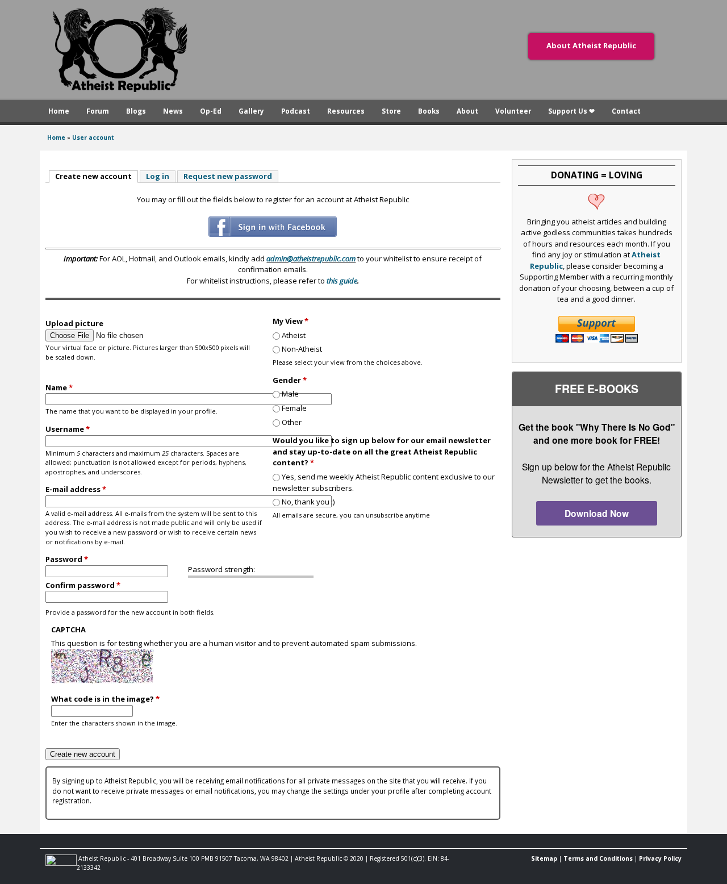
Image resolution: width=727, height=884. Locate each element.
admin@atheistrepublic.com (311, 258)
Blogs (136, 110)
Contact (626, 110)
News (173, 110)
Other (292, 422)
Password (66, 559)
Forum (97, 110)
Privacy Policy (660, 858)
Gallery (251, 110)
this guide (342, 281)
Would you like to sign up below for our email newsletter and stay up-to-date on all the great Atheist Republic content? (382, 451)
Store (391, 110)
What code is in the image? (105, 699)
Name (59, 387)
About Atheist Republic (591, 45)
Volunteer (513, 110)
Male (290, 394)
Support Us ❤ (571, 110)
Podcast (295, 110)
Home (58, 110)
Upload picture (74, 323)
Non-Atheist (302, 349)
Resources (346, 110)
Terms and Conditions (598, 858)
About (467, 110)
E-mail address (75, 489)
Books (429, 110)
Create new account (96, 176)
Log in (157, 176)
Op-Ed (211, 110)
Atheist (294, 335)
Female (294, 408)
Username (67, 429)
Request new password (227, 176)
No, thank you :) (308, 502)
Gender (290, 380)
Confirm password (82, 585)
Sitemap (544, 858)
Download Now (597, 513)
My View (290, 321)
